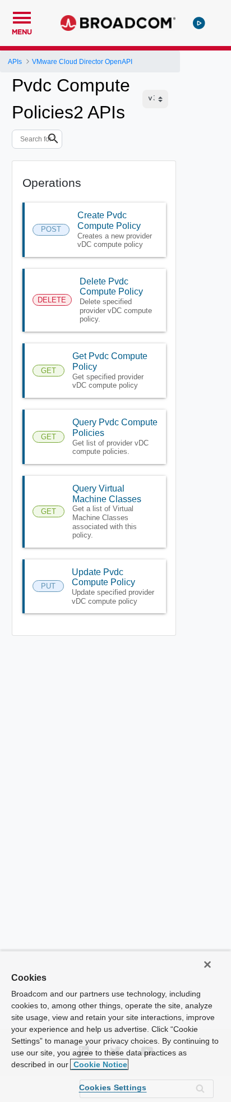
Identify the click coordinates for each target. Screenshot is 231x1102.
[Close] (207, 964)
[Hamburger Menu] (22, 16)
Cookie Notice (99, 1064)
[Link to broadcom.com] (118, 23)
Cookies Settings (113, 1087)
